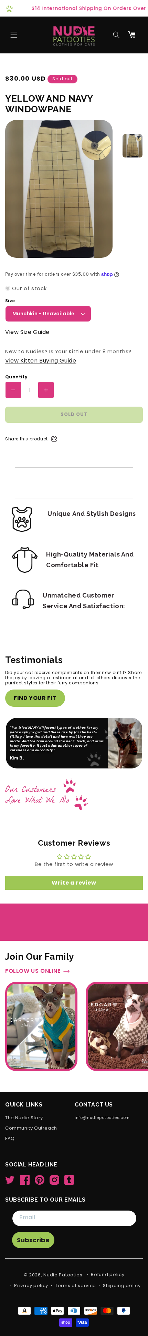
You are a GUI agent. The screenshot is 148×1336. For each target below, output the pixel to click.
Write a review (74, 883)
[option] (132, 146)
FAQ (10, 1139)
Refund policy (107, 1274)
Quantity (16, 377)
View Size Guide (27, 332)
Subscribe (33, 1240)
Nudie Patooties (63, 1275)
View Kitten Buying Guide (40, 361)
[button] (13, 34)
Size (10, 301)
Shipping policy (122, 1285)
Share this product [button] (26, 439)
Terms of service (75, 1285)
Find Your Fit (35, 698)
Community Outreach (31, 1128)
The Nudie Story (24, 1118)
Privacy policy (31, 1285)
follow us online (33, 971)
